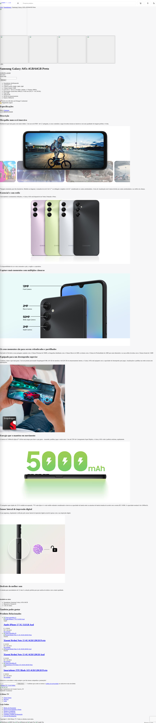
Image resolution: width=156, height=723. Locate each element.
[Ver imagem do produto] (14, 49)
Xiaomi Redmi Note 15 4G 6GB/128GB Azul (24, 654)
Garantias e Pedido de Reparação (13, 714)
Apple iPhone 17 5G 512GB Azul (19, 624)
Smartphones (7, 7)
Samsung (6, 110)
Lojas (5, 701)
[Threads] (5, 687)
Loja (1, 7)
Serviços (6, 699)
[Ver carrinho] (140, 3)
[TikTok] (7, 687)
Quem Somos (7, 697)
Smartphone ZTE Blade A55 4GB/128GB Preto (25, 670)
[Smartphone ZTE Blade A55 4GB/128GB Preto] (80, 664)
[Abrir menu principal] (18, 3)
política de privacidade (52, 683)
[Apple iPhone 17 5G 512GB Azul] (80, 618)
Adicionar (3, 80)
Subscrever (21, 683)
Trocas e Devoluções (10, 713)
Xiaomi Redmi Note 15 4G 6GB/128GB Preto (25, 640)
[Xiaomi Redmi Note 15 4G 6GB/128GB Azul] (80, 649)
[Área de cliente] (148, 3)
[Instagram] (3, 687)
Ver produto (7, 631)
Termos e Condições (9, 711)
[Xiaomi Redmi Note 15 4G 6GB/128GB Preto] (80, 634)
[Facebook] (1, 687)
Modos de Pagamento (10, 708)
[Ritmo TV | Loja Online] (7, 3)
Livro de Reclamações (10, 716)
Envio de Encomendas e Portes (12, 709)
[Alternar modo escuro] (154, 3)
